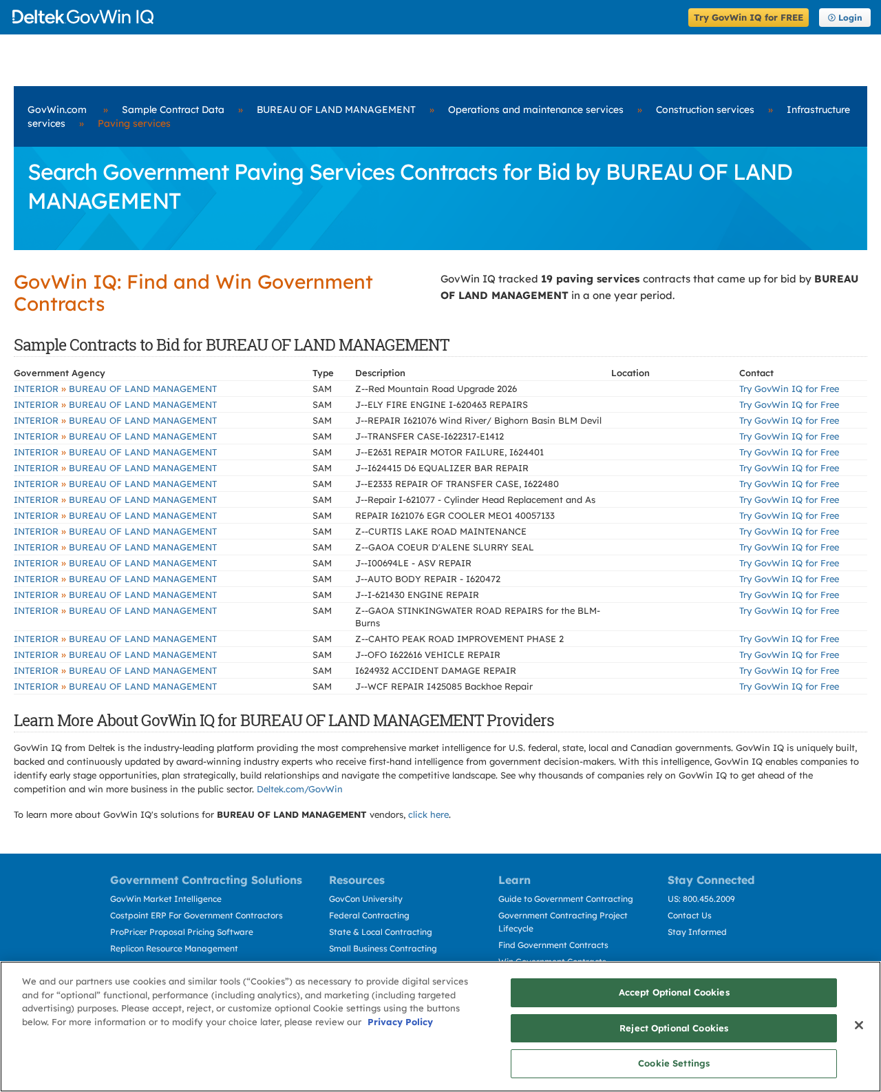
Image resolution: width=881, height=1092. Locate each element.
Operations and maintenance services (536, 109)
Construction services (705, 109)
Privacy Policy (400, 1021)
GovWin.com (57, 109)
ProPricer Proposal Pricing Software (181, 932)
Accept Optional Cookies (674, 992)
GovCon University (366, 899)
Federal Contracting (369, 915)
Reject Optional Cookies (673, 1027)
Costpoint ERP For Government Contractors (196, 915)
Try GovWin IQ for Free (789, 388)
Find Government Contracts (553, 945)
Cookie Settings (674, 1063)
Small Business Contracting (383, 948)
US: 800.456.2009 (701, 899)
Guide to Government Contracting (565, 899)
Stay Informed (697, 932)
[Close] (859, 1025)
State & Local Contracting (380, 932)
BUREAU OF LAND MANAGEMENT (336, 109)
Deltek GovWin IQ (345, 17)
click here (428, 814)
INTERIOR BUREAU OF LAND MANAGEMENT (115, 388)
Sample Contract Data (173, 109)
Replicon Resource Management (174, 948)
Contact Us (690, 915)
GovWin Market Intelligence (166, 899)
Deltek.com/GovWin (300, 788)
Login (850, 17)
